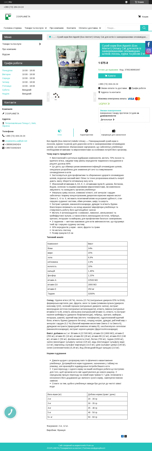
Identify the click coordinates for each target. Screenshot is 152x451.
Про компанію (57, 28)
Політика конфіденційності (94, 448)
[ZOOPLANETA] (8, 16)
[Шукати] (144, 28)
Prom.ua (90, 445)
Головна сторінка (13, 28)
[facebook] (122, 437)
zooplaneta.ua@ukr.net (16, 141)
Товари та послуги (33, 28)
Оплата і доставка (88, 28)
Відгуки (6, 54)
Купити (111, 75)
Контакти (71, 28)
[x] (125, 437)
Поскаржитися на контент (70, 448)
